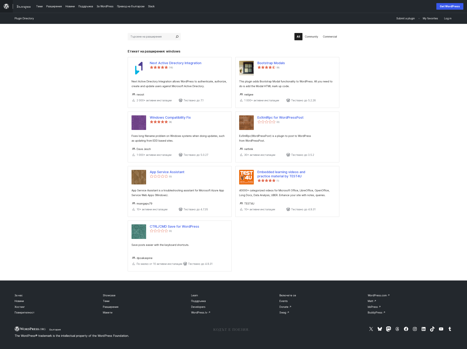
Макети (107, 312)
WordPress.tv (201, 312)
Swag (284, 312)
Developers (198, 306)
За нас (19, 295)
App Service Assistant (167, 172)
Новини (19, 301)
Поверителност (24, 312)
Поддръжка (198, 301)
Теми (106, 301)
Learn (194, 295)
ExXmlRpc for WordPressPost (280, 117)
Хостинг (20, 306)
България (55, 329)
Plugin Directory (24, 18)
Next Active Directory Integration (175, 63)
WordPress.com (379, 295)
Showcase (109, 295)
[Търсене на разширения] (177, 36)
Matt (372, 301)
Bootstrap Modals (271, 63)
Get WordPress (450, 6)
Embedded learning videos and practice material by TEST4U (281, 174)
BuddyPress (376, 312)
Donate (285, 306)
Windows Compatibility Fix (170, 117)
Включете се (287, 295)
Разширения (110, 306)
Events (283, 301)
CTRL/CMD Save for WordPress (174, 226)
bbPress (374, 306)
